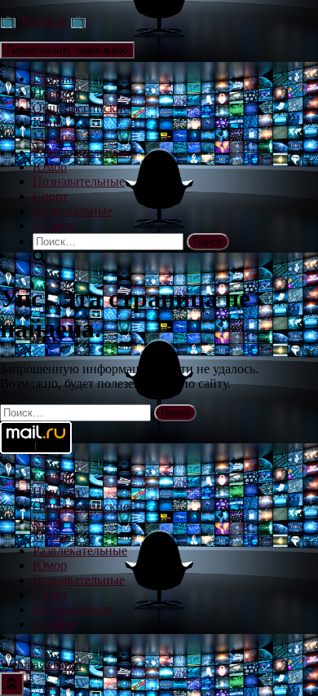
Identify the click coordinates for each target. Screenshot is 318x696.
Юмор (50, 167)
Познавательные (79, 181)
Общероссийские (81, 108)
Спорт (50, 196)
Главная (55, 79)
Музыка (55, 137)
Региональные (73, 211)
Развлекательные (80, 152)
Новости (57, 93)
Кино (48, 123)
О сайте (54, 225)
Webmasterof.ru (41, 665)
